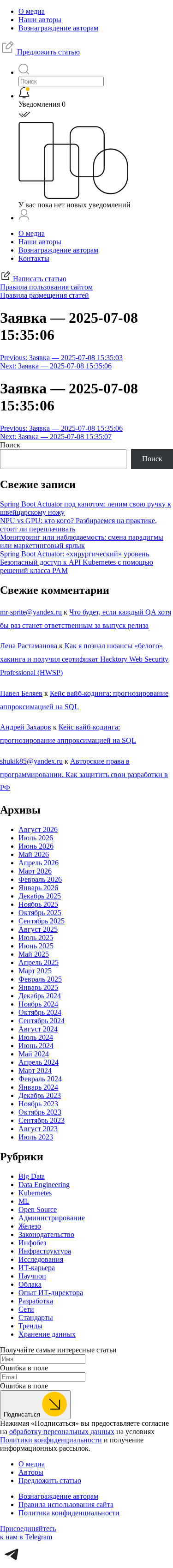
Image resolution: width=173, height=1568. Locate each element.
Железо (29, 1226)
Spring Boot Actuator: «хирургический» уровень (74, 554)
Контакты (33, 258)
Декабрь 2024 (39, 996)
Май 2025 (33, 954)
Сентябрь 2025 (41, 921)
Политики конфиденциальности (51, 1440)
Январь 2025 (38, 987)
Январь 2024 (38, 1087)
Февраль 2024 (40, 1079)
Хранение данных (47, 1334)
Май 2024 (33, 1054)
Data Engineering (44, 1184)
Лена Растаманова (28, 646)
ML (24, 1201)
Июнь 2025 (36, 946)
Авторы (30, 1472)
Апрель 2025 (38, 962)
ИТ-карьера (36, 1268)
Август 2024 (38, 1029)
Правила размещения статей (44, 295)
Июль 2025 (35, 937)
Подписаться (23, 1414)
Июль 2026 (35, 838)
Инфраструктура (44, 1251)
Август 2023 (38, 1129)
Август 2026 (38, 829)
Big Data (31, 1176)
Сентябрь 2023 (41, 1120)
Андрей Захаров (25, 727)
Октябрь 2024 (39, 1012)
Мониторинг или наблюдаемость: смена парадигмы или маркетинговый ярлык (81, 541)
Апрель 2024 (38, 1062)
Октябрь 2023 (39, 1112)
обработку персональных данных (61, 1431)
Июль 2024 (35, 1037)
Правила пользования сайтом (46, 287)
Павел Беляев (21, 693)
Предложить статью (47, 52)
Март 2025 (35, 971)
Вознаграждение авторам (58, 28)
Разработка (35, 1301)
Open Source (37, 1209)
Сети (26, 1309)
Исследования (40, 1259)
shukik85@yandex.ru (31, 761)
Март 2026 (35, 871)
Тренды (30, 1326)
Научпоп (32, 1276)
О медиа (31, 11)
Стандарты (35, 1317)
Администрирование (51, 1218)
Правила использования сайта (65, 1504)
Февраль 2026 (40, 879)
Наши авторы (39, 20)
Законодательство (46, 1234)
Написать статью (38, 279)
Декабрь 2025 (39, 896)
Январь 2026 (38, 888)
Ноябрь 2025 (38, 904)
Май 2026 (33, 854)
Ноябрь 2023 (38, 1104)
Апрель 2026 (38, 863)
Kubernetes (35, 1193)
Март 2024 (35, 1070)
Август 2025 (38, 929)
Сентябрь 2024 (41, 1021)
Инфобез (32, 1243)
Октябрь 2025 (39, 913)
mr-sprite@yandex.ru (31, 612)
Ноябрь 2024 (38, 1004)
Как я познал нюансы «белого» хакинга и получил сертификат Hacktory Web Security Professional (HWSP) (84, 659)
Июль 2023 (35, 1137)
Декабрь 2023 (39, 1095)
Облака (30, 1284)
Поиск (10, 445)
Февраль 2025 (40, 979)
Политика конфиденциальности (68, 1513)
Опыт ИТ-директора (50, 1293)
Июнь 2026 (36, 846)
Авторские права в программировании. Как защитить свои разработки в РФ (84, 774)
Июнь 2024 (36, 1045)
